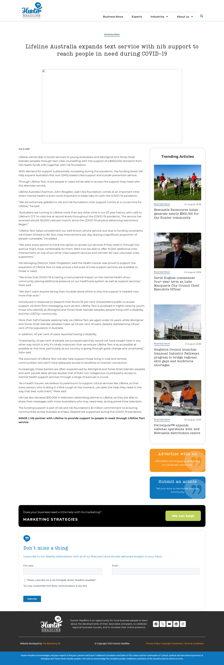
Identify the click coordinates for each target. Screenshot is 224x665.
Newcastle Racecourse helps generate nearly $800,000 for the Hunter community (176, 213)
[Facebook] (156, 624)
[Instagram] (183, 624)
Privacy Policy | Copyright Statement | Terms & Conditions (175, 643)
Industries (157, 16)
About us (183, 16)
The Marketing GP (51, 643)
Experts (137, 16)
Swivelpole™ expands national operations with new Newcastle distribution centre (177, 429)
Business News (113, 16)
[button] (201, 16)
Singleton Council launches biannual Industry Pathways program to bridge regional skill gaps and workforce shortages (176, 357)
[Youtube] (169, 624)
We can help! (183, 516)
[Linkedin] (176, 624)
